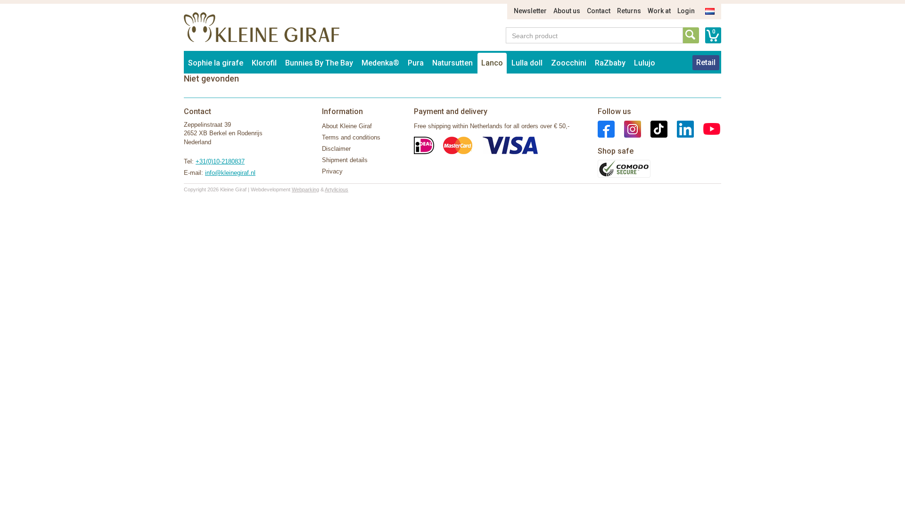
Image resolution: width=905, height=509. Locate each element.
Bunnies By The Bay (319, 62)
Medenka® (380, 62)
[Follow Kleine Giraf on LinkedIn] (680, 128)
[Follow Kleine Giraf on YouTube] (707, 128)
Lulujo (644, 62)
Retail (706, 62)
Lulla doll (527, 62)
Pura (416, 62)
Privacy (332, 171)
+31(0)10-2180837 (220, 161)
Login (686, 11)
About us (566, 11)
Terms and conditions (351, 137)
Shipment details (345, 160)
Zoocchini (568, 62)
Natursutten (452, 62)
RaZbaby (610, 62)
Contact (598, 11)
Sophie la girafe (215, 62)
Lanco (492, 62)
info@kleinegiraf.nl (230, 172)
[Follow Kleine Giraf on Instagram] (628, 128)
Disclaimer (336, 148)
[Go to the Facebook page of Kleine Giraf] (606, 128)
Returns (629, 11)
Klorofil (264, 62)
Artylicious (336, 189)
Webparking (305, 189)
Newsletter (530, 11)
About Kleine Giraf (347, 126)
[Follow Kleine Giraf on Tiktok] (654, 128)
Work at (659, 11)
